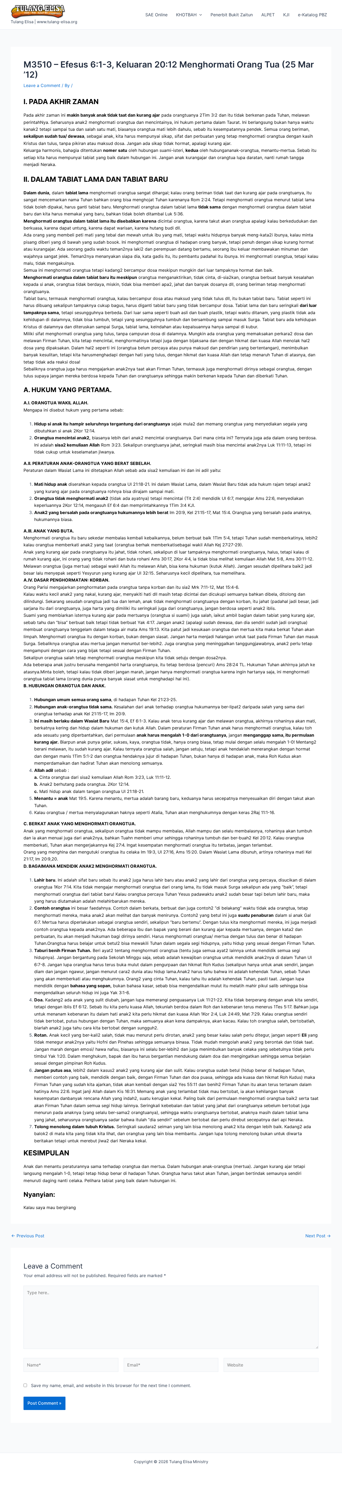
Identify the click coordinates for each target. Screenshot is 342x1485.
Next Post (318, 1236)
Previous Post (27, 1236)
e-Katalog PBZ (312, 14)
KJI (286, 14)
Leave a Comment (42, 85)
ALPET (268, 14)
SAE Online (156, 14)
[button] (199, 14)
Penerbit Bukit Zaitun (232, 14)
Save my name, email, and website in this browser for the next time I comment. (111, 1385)
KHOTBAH (186, 14)
